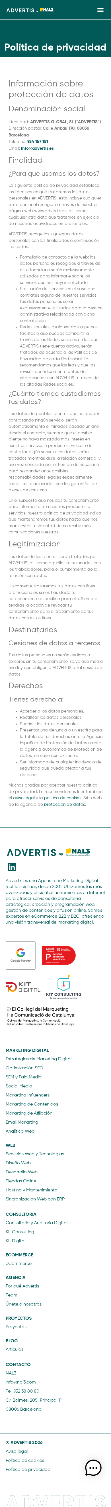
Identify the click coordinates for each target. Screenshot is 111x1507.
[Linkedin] (12, 867)
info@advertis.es (37, 148)
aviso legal (24, 798)
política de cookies (62, 798)
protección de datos (64, 804)
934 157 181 (37, 141)
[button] (100, 10)
